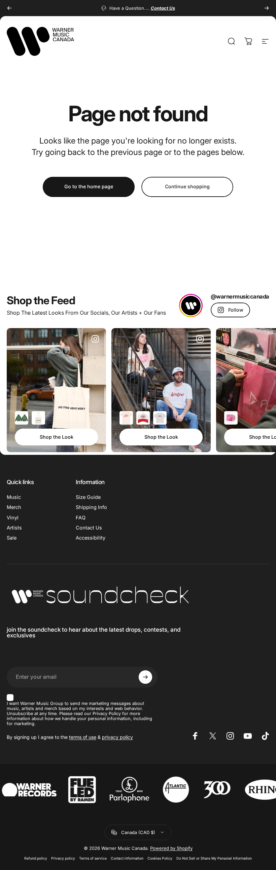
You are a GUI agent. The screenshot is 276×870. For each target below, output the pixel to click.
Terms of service (93, 858)
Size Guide (88, 497)
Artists (14, 528)
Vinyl (13, 518)
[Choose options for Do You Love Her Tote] (38, 418)
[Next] (266, 8)
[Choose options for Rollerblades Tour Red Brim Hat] (143, 418)
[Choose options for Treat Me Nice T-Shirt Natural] (126, 418)
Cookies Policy (159, 858)
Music (14, 497)
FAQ (80, 518)
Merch (14, 507)
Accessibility (90, 538)
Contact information (127, 858)
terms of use (82, 737)
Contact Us (89, 528)
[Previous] (9, 8)
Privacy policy (63, 858)
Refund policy (35, 858)
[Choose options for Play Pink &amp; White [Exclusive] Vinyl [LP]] (231, 418)
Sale (11, 538)
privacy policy (117, 737)
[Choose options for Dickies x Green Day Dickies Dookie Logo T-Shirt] (160, 418)
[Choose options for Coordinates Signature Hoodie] (21, 418)
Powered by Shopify (171, 848)
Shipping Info (91, 507)
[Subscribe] (145, 677)
